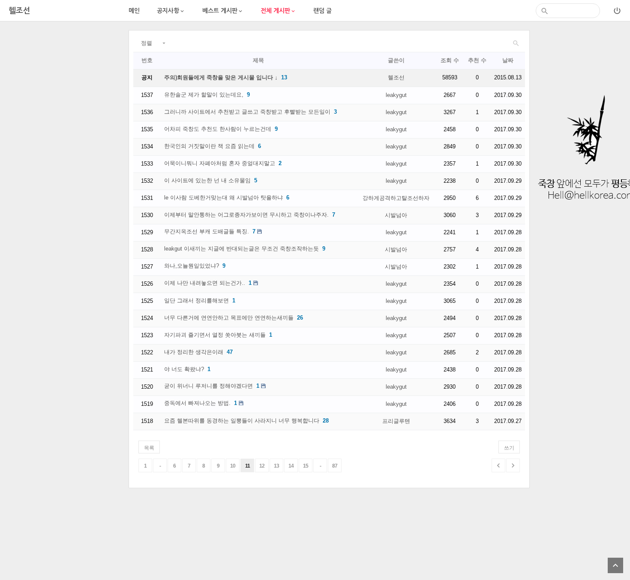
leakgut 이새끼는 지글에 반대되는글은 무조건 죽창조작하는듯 (241, 248)
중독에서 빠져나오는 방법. (197, 403)
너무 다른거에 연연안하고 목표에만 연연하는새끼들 (229, 317)
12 (261, 466)
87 (334, 466)
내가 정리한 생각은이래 (193, 352)
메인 (134, 11)
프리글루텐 (396, 421)
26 (300, 317)
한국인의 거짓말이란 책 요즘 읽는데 (209, 146)
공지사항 (171, 11)
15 (305, 466)
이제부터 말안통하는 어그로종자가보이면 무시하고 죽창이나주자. (246, 214)
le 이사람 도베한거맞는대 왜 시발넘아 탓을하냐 (223, 197)
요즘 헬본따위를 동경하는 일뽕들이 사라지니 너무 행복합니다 (241, 420)
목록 (149, 448)
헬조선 (396, 77)
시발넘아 (396, 215)
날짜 (507, 60)
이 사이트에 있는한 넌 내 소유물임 (207, 180)
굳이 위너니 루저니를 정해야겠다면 (208, 386)
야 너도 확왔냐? (184, 369)
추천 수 (477, 60)
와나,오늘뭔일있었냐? (191, 266)
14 (291, 466)
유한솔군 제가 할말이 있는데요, (203, 94)
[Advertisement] (64, 158)
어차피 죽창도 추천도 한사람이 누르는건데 (217, 129)
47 (230, 352)
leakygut (396, 95)
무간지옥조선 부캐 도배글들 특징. (206, 231)
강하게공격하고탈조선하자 (396, 198)
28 (326, 420)
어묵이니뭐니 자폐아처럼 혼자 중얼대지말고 (219, 163)
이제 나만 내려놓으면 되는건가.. (204, 283)
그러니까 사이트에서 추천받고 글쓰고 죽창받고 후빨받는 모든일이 (247, 112)
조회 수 (450, 60)
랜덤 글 (322, 11)
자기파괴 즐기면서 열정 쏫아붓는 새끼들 (215, 335)
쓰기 (509, 448)
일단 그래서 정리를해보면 (196, 300)
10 (232, 466)
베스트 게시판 (222, 11)
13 (284, 77)
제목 (258, 60)
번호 (147, 60)
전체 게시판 (278, 11)
